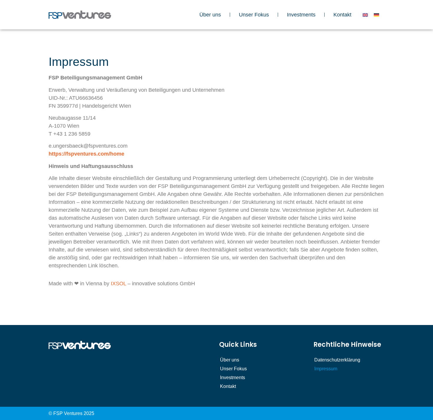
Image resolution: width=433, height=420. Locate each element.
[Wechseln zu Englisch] (365, 15)
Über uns (210, 15)
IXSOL (118, 283)
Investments (301, 15)
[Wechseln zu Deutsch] (376, 15)
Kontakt (342, 15)
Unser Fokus (254, 15)
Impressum (325, 368)
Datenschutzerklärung (337, 359)
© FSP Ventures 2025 (71, 413)
